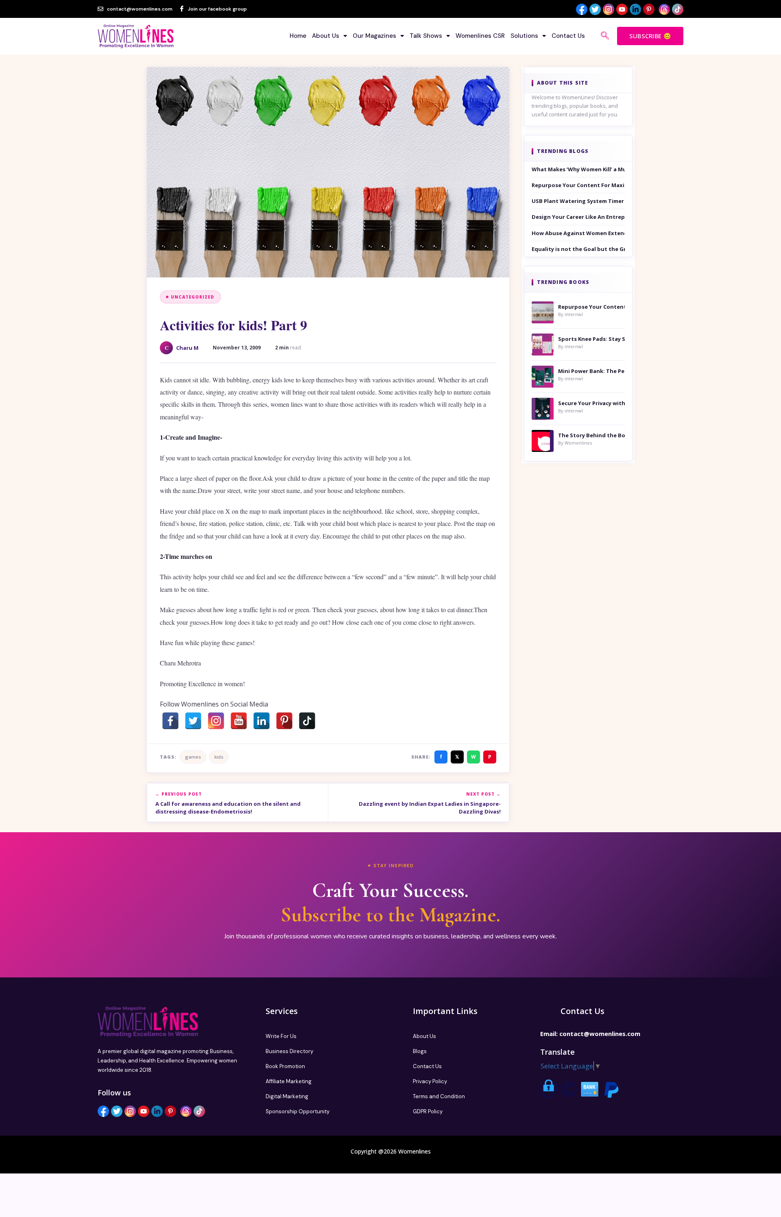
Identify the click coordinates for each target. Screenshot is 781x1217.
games (193, 757)
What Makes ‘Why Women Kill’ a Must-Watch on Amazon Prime (578, 169)
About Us (325, 36)
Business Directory (289, 1051)
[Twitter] (193, 720)
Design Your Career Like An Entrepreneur (578, 216)
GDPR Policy (428, 1111)
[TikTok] (307, 720)
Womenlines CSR (480, 36)
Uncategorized (193, 297)
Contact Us (568, 36)
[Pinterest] (284, 720)
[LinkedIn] (261, 720)
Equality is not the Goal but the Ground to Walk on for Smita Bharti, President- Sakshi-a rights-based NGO (578, 249)
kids (218, 757)
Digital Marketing (287, 1096)
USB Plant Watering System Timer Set (578, 201)
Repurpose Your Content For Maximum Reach (578, 185)
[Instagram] (216, 720)
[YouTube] (238, 720)
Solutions (524, 36)
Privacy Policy (430, 1081)
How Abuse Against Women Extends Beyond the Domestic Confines (578, 233)
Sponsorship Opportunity (297, 1111)
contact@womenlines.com (599, 1033)
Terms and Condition (439, 1096)
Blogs (420, 1051)
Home (298, 36)
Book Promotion (285, 1066)
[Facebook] (170, 720)
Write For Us (281, 1036)
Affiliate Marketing (289, 1081)
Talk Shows (426, 36)
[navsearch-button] (605, 36)
